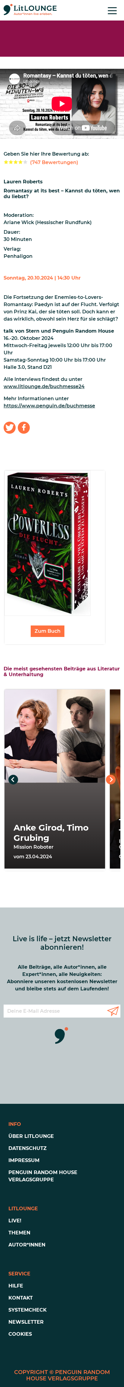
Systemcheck (27, 1310)
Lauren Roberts (23, 182)
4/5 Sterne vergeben (20, 162)
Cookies (20, 1334)
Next (111, 779)
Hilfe (15, 1286)
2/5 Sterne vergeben (10, 162)
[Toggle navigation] (112, 10)
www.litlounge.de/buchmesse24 (44, 386)
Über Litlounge (31, 1136)
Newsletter (26, 1322)
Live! (14, 1221)
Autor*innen (26, 1245)
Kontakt (20, 1298)
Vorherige (13, 779)
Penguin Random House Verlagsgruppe (42, 1176)
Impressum (23, 1160)
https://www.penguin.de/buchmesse (49, 406)
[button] (10, 428)
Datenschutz (27, 1148)
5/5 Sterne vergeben (25, 162)
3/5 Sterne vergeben (15, 162)
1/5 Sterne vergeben (6, 162)
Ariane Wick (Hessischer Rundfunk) (48, 222)
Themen (19, 1233)
